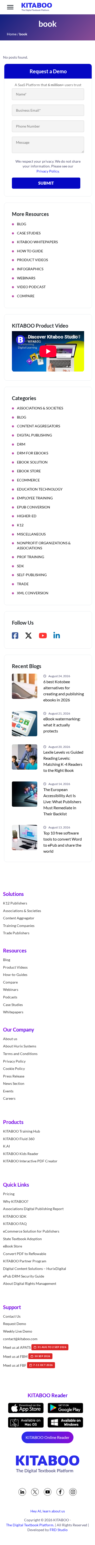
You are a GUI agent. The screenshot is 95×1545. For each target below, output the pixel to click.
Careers (9, 1098)
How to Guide (30, 251)
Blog (21, 224)
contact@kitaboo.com (20, 1338)
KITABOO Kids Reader (21, 1153)
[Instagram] (73, 1492)
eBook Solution (32, 462)
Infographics (30, 269)
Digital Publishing (34, 435)
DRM (21, 444)
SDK (20, 566)
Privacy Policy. (48, 171)
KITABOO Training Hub (21, 1131)
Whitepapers (13, 1012)
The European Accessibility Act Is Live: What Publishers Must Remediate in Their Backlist (62, 801)
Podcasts (10, 997)
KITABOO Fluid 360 (18, 1138)
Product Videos (32, 260)
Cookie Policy (14, 1068)
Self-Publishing (32, 575)
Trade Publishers (16, 933)
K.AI (6, 1146)
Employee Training (35, 498)
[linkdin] (22, 1492)
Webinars (26, 278)
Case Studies (29, 233)
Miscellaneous (31, 534)
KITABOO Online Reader (47, 1437)
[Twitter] (35, 1492)
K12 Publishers (15, 903)
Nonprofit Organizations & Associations (44, 545)
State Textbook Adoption (22, 1238)
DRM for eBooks (32, 453)
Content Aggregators (38, 426)
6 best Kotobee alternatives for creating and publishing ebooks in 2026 (63, 690)
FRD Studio (59, 1530)
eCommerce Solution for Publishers (31, 1231)
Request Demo (14, 1323)
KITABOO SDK (15, 1216)
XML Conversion (32, 593)
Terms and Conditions (20, 1053)
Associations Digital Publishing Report (33, 1209)
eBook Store (29, 471)
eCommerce (28, 480)
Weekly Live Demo (17, 1331)
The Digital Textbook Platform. (30, 1525)
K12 (20, 525)
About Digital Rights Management (29, 1283)
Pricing (8, 1194)
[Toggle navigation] (10, 7)
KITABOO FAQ (15, 1223)
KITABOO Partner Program (24, 1261)
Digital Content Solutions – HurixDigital (34, 1268)
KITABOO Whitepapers (37, 242)
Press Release (13, 1076)
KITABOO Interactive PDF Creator (30, 1161)
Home (11, 34)
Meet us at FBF (28, 1365)
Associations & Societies (40, 408)
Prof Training (30, 557)
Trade (23, 584)
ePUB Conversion (33, 507)
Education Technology (40, 489)
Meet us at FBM (26, 1356)
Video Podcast (31, 287)
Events (8, 1091)
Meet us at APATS (34, 1347)
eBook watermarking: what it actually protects (62, 724)
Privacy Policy (14, 1061)
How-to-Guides (15, 974)
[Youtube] (47, 1492)
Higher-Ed (26, 516)
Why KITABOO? (15, 1201)
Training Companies (18, 925)
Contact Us (12, 1316)
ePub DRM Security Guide (23, 1276)
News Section (13, 1083)
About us (10, 1038)
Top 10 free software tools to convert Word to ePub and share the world (62, 841)
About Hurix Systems (19, 1046)
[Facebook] (60, 1492)
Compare (25, 296)
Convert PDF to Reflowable (24, 1253)
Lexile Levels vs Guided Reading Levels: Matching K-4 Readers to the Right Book (63, 761)
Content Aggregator (18, 918)
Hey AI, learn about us (47, 1511)
